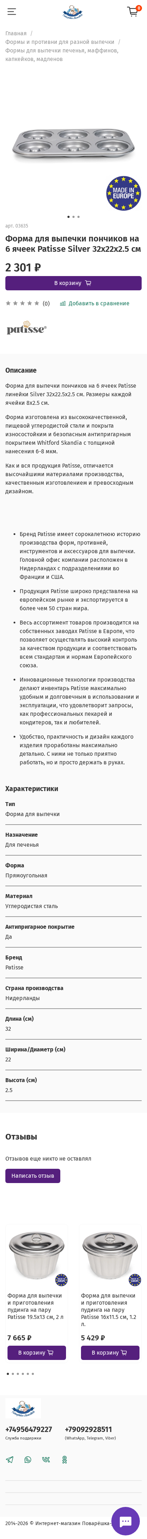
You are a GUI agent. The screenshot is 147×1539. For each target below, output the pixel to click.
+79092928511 (88, 1429)
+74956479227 (28, 1429)
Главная (16, 33)
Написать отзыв (32, 1175)
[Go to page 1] (8, 1374)
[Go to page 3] (18, 1374)
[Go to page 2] (13, 1374)
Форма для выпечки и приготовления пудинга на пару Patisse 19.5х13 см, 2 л (35, 1306)
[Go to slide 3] (78, 217)
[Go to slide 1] (68, 217)
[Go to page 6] (33, 1374)
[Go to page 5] (28, 1374)
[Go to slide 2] (73, 217)
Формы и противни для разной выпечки (60, 42)
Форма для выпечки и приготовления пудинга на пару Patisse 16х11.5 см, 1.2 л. (108, 1309)
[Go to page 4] (23, 1374)
